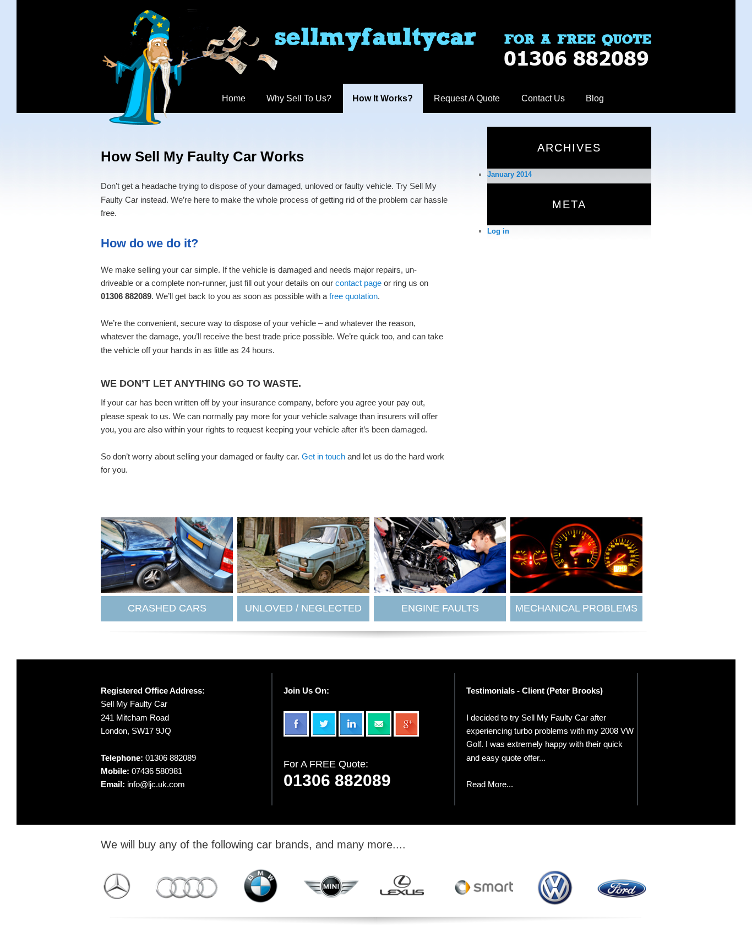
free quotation (353, 296)
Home (234, 98)
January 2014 (509, 174)
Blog (595, 98)
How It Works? (382, 98)
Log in (498, 231)
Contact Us (543, 98)
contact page (358, 283)
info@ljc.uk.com (156, 784)
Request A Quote (467, 98)
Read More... (489, 784)
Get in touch (323, 456)
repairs (388, 269)
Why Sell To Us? (298, 98)
